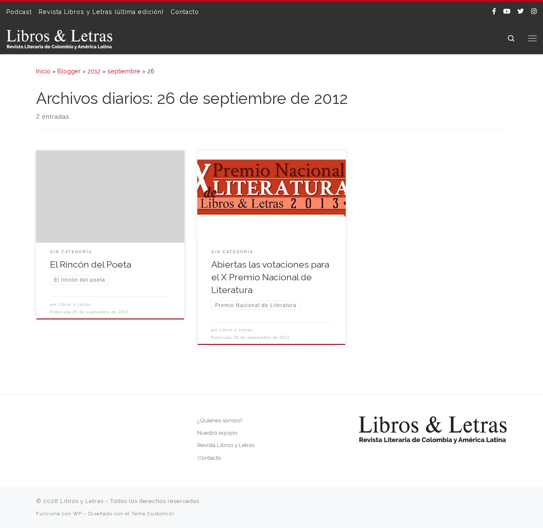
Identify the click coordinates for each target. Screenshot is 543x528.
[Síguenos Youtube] (506, 12)
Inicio (43, 71)
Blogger (69, 71)
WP (77, 514)
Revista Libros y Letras (226, 444)
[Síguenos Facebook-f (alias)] (494, 12)
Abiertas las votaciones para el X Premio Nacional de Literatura (270, 277)
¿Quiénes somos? (219, 420)
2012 (94, 71)
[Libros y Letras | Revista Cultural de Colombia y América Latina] (59, 38)
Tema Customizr (153, 514)
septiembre (123, 71)
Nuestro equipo (217, 432)
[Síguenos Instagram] (534, 12)
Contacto (209, 457)
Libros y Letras (75, 304)
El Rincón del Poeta (90, 264)
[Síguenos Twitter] (521, 12)
